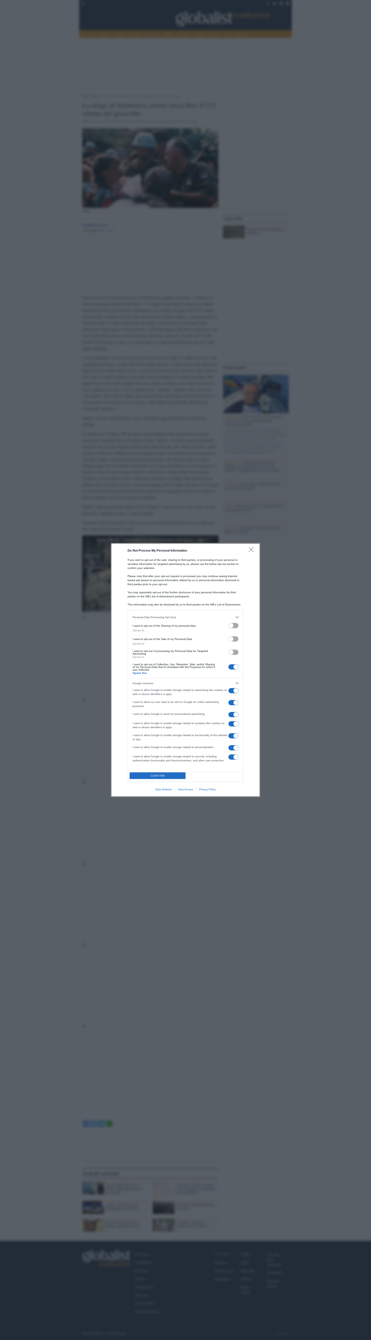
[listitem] (185, 617)
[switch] (233, 625)
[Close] (252, 550)
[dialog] (185, 670)
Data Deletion (163, 789)
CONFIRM (158, 775)
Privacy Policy (207, 789)
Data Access (185, 789)
